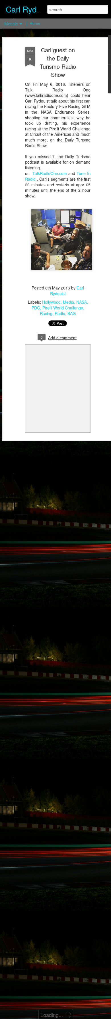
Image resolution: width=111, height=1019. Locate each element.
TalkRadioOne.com (49, 173)
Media (68, 302)
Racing (46, 313)
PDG (36, 308)
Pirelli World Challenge (62, 308)
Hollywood (51, 302)
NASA (81, 302)
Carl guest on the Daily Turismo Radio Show (58, 62)
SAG (71, 313)
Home (35, 23)
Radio (60, 313)
